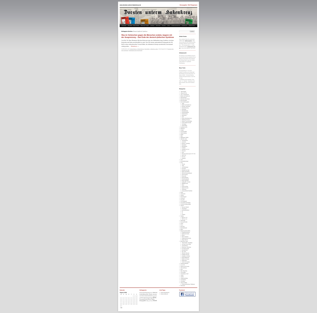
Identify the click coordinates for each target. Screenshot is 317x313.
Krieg (181, 162)
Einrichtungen (184, 146)
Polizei (181, 223)
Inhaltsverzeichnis (175, 25)
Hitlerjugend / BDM (184, 137)
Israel (183, 152)
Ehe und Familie (183, 100)
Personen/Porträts (183, 222)
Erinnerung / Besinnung (186, 247)
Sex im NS (182, 264)
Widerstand (182, 285)
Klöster (183, 235)
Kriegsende (184, 176)
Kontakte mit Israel (185, 254)
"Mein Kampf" (183, 91)
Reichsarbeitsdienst (185, 210)
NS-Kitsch (182, 198)
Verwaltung (184, 124)
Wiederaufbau (184, 125)
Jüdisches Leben (154, 49)
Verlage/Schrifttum (184, 278)
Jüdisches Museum (185, 253)
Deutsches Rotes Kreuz (185, 99)
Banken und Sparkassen (185, 96)
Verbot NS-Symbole (186, 262)
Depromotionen (183, 97)
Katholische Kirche (185, 233)
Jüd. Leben (184, 251)
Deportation (147, 49)
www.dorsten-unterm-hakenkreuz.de (130, 5)
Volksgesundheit (183, 282)
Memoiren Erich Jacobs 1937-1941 (188, 153)
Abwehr (183, 164)
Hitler (181, 136)
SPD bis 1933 (184, 219)
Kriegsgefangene (185, 177)
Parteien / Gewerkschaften (187, 121)
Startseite (124, 25)
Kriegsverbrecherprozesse (187, 118)
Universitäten (183, 272)
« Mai (121, 307)
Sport (181, 269)
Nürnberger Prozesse (186, 119)
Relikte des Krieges (185, 259)
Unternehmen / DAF (184, 273)
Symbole (183, 214)
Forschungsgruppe (185, 248)
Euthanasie (182, 128)
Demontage (184, 109)
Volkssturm (184, 189)
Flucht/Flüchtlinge (185, 112)
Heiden (181, 134)
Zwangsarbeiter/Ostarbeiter (187, 190)
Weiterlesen (135, 46)
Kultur (181, 192)
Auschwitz (184, 142)
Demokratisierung (185, 107)
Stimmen (158, 25)
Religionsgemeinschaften (185, 230)
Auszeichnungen (185, 167)
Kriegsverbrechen (185, 180)
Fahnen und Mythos (186, 171)
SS (182, 213)
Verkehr (182, 276)
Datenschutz (192, 25)
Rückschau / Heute (184, 241)
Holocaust (184, 150)
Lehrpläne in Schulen (186, 256)
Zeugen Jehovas (185, 239)
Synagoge (184, 158)
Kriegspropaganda (185, 179)
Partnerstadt (182, 220)
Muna (183, 184)
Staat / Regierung (183, 270)
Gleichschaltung (183, 133)
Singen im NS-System (184, 266)
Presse (181, 224)
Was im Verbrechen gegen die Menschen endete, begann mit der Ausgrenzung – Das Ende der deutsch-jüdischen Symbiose (147, 36)
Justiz (183, 116)
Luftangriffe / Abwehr (186, 182)
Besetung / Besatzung (186, 106)
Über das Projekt (145, 25)
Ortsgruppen (184, 208)
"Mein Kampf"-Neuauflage (187, 242)
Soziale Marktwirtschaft (186, 122)
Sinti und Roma (183, 267)
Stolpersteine (184, 260)
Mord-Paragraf (183, 196)
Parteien (182, 216)
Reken (181, 229)
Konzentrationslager (184, 161)
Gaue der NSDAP (185, 207)
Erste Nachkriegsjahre (184, 101)
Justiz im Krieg (185, 174)
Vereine (181, 275)
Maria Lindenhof (185, 236)
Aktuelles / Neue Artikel (133, 25)
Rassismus (182, 226)
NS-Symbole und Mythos (185, 202)
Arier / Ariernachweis (184, 94)
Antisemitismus (133, 49)
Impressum (184, 25)
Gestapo (182, 130)
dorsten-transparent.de (165, 292)
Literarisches (182, 193)
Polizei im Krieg (185, 186)
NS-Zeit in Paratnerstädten (185, 204)
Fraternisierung (185, 113)
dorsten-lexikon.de (164, 294)
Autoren (164, 25)
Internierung (184, 115)
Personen (183, 156)
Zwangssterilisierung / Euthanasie (188, 284)
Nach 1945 (184, 155)
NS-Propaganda (183, 201)
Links (168, 25)
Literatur (152, 25)
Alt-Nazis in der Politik (186, 244)
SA (182, 211)
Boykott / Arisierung (186, 143)
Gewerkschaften (183, 131)
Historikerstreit (185, 250)
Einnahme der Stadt (185, 170)
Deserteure (184, 168)
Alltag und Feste (183, 93)
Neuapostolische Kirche (186, 238)
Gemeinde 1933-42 (185, 149)
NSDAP (182, 205)
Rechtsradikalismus (185, 257)
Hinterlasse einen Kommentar (135, 50)
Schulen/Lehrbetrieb (184, 263)
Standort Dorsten (185, 187)
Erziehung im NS (183, 127)
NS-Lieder (182, 199)
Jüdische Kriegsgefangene (187, 173)
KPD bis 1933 (184, 217)
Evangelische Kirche (186, 232)
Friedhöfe (183, 147)
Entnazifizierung (185, 110)
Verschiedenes (183, 279)
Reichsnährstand (183, 227)
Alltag (183, 103)
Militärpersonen (185, 183)
